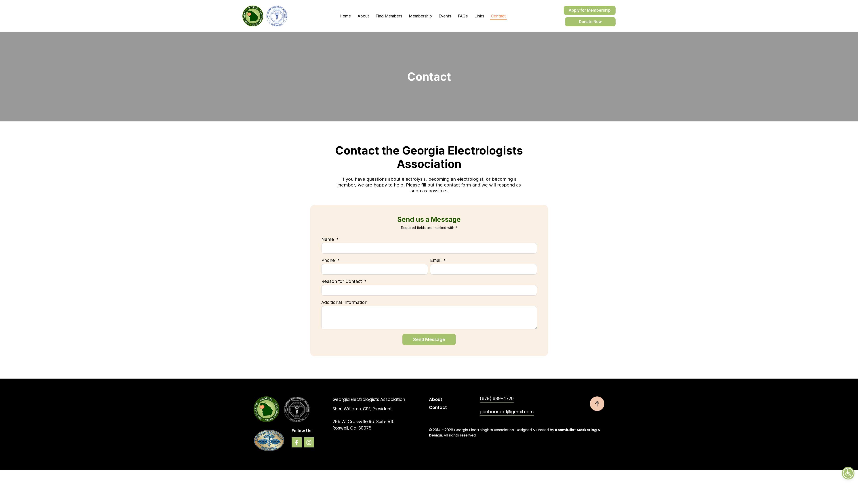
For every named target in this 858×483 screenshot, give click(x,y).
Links (479, 16)
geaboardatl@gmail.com (507, 412)
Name (328, 239)
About (363, 16)
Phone (328, 260)
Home (345, 16)
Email (436, 260)
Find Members (389, 16)
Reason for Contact (342, 281)
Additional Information (344, 302)
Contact (498, 16)
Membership (420, 16)
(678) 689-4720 (497, 399)
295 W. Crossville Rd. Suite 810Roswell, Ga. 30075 (363, 425)
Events (445, 16)
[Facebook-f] (297, 442)
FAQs (463, 16)
